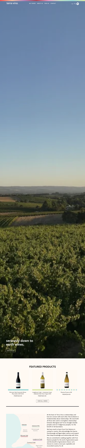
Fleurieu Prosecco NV (66, 392)
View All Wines (43, 401)
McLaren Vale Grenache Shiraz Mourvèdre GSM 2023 (18, 393)
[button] (75, 3)
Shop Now (10, 350)
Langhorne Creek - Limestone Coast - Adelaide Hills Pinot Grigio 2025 (42, 393)
